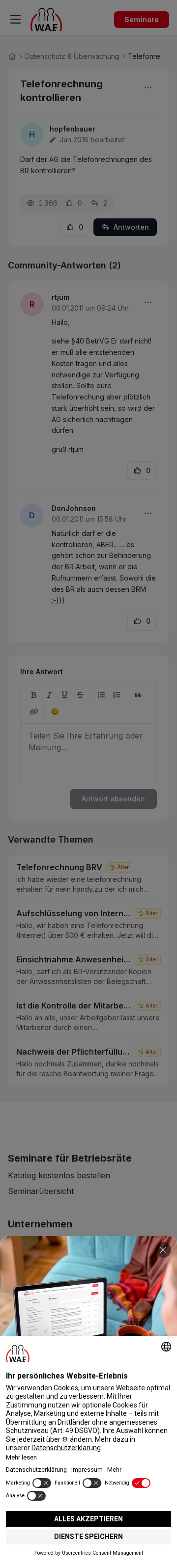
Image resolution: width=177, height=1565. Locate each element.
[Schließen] (163, 1250)
